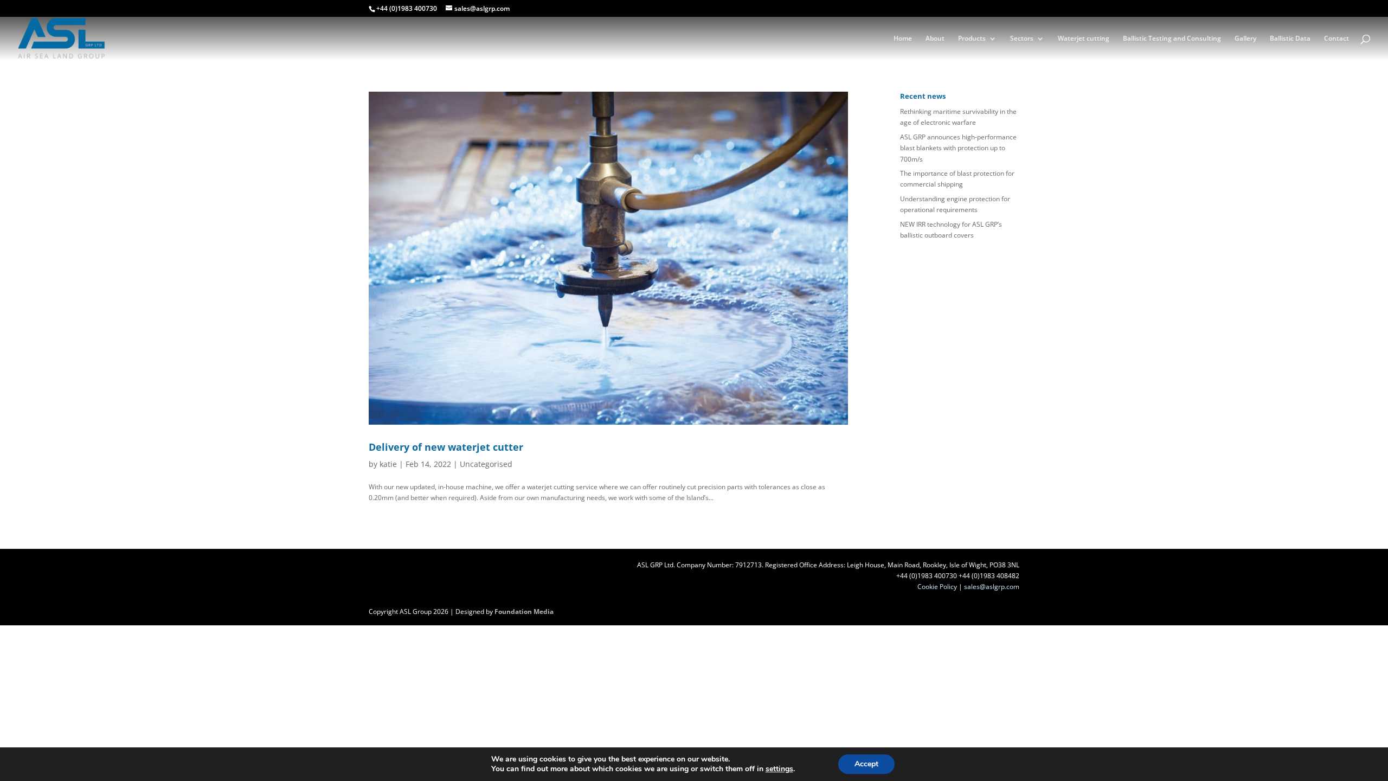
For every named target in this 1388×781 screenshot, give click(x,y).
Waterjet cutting (1083, 39)
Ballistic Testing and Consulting (1172, 39)
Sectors (1021, 39)
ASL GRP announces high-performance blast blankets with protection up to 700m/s (958, 148)
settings (779, 769)
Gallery (1245, 39)
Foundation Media (524, 611)
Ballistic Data (1290, 39)
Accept (866, 764)
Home (903, 39)
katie (388, 464)
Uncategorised (486, 464)
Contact (1336, 39)
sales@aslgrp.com (991, 586)
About (935, 39)
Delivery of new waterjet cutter (446, 446)
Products (972, 39)
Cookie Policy (937, 586)
